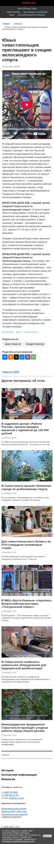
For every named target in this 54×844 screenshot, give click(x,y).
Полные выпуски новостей (14, 814)
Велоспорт (8, 332)
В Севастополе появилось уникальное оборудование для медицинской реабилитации (24, 665)
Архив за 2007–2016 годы (14, 811)
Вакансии (8, 779)
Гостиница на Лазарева (35, 12)
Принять (47, 836)
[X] (16, 357)
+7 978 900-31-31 (10, 795)
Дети (18, 332)
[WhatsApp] (33, 357)
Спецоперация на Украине (31, 15)
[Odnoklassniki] (10, 357)
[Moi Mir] (22, 357)
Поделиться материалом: (17, 352)
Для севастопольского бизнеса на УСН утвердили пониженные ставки (26, 544)
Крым (12, 15)
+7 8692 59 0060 (10, 792)
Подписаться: (10, 339)
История (8, 770)
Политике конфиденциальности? (18, 841)
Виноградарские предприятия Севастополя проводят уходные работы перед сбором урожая (25, 727)
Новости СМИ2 (10, 372)
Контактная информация (19, 774)
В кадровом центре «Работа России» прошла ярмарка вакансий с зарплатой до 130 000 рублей (25, 428)
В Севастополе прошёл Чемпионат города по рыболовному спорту (26, 487)
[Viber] (27, 357)
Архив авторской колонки (14, 808)
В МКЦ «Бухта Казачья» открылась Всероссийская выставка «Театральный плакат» (27, 603)
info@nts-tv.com (16, 798)
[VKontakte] (5, 357)
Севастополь (13, 12)
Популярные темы (27, 9)
